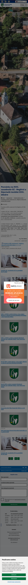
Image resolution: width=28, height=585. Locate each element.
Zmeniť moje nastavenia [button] (14, 581)
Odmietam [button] (14, 578)
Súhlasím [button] (13, 575)
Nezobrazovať (18, 283)
